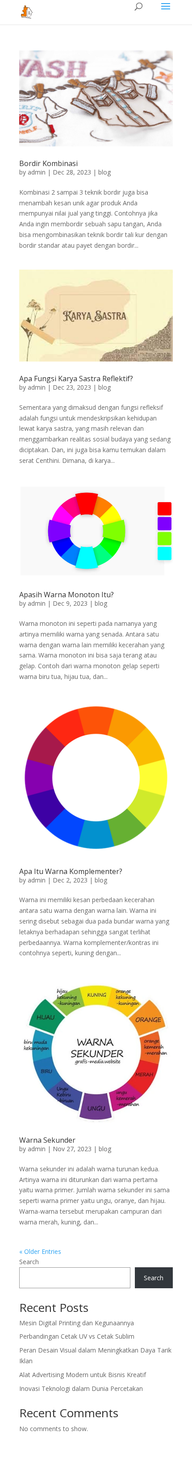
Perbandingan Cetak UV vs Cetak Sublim (76, 1336)
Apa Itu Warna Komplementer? (70, 871)
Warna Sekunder (47, 1140)
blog (104, 172)
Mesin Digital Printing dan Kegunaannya (76, 1323)
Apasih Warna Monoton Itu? (66, 594)
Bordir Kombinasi (48, 163)
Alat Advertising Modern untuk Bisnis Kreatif (82, 1374)
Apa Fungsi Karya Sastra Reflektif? (76, 378)
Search (29, 1261)
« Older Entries (40, 1251)
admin (37, 172)
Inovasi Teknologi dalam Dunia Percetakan (81, 1388)
